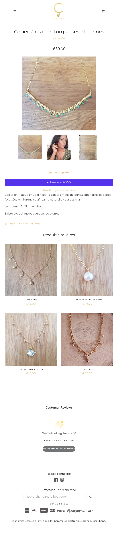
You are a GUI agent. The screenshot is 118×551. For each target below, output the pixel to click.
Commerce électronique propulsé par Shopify (80, 521)
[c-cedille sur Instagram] (62, 480)
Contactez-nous (59, 504)
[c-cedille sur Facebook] (56, 480)
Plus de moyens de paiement (59, 190)
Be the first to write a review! (59, 448)
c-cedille (59, 38)
